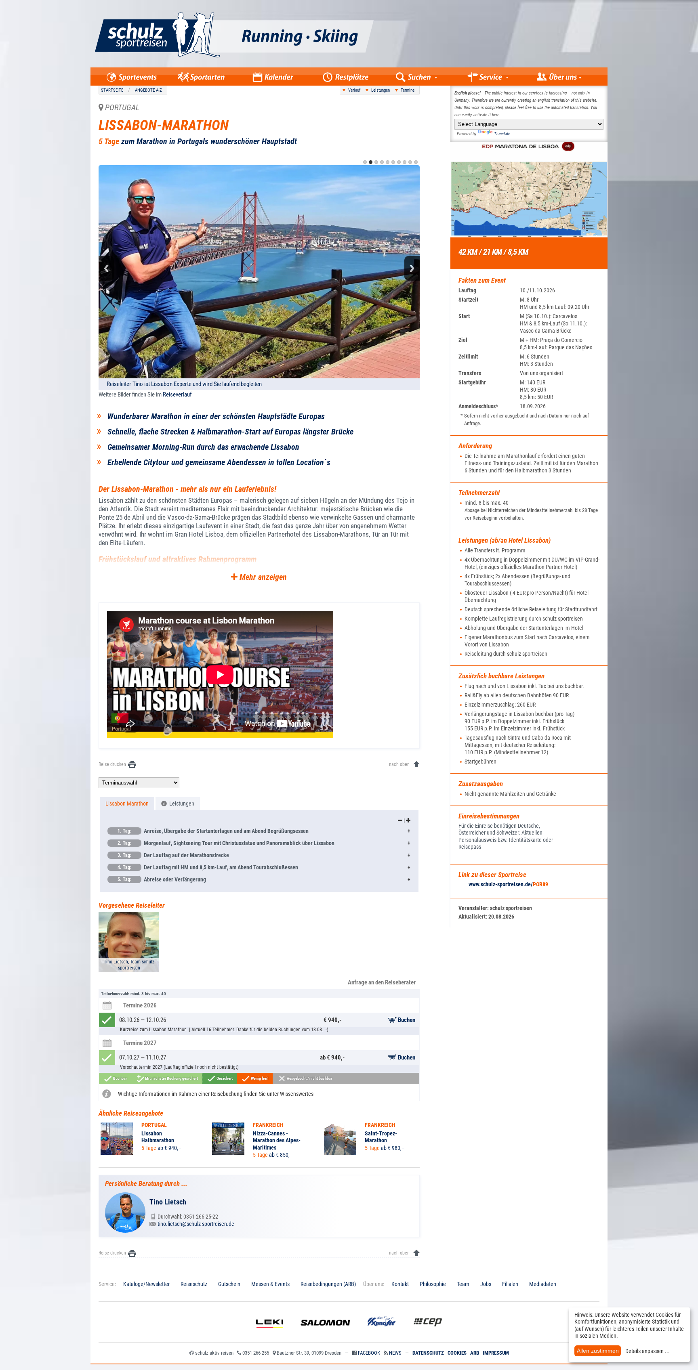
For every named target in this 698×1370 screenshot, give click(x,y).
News (395, 1353)
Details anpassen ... (647, 1351)
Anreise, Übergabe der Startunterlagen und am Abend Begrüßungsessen (213, 831)
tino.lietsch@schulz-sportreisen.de (196, 1224)
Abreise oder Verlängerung (162, 879)
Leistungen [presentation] (180, 803)
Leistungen (380, 90)
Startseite (112, 90)
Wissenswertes (296, 1094)
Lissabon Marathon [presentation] (127, 803)
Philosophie (433, 1284)
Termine (407, 90)
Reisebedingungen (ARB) (328, 1284)
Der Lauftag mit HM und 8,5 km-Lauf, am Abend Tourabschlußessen (208, 867)
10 (416, 162)
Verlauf (354, 90)
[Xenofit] (382, 1333)
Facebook (369, 1353)
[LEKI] (269, 1333)
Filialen (510, 1284)
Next (412, 268)
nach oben (399, 764)
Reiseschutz (194, 1284)
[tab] (127, 803)
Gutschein (229, 1284)
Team (463, 1284)
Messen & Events (270, 1284)
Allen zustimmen (598, 1350)
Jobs (485, 1284)
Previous (106, 268)
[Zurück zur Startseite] (271, 65)
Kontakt (400, 1284)
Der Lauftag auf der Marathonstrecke (173, 855)
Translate (502, 133)
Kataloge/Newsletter (146, 1284)
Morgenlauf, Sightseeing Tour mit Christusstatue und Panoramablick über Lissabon (226, 843)
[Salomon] (325, 1333)
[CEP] (428, 1333)
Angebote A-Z (148, 90)
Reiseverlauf (177, 394)
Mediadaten (542, 1284)
